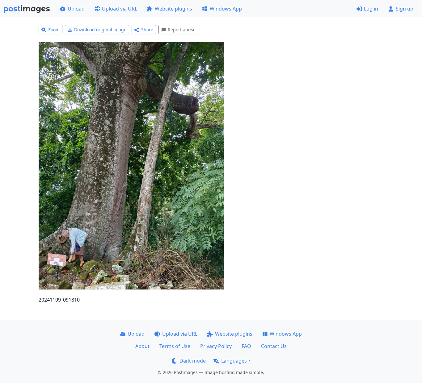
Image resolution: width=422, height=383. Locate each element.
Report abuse (182, 30)
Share (147, 30)
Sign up (404, 8)
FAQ (246, 346)
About (142, 346)
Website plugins (173, 8)
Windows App (226, 8)
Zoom (54, 30)
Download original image (100, 30)
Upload (76, 8)
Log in (371, 8)
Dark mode (192, 360)
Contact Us (274, 346)
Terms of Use (174, 346)
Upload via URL (119, 8)
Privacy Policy (216, 346)
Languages (234, 360)
